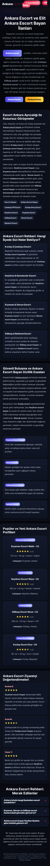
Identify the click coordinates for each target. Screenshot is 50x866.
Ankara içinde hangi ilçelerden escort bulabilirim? (22, 801)
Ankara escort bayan (12, 127)
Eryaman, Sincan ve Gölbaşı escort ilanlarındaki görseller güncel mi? (20, 811)
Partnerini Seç (34, 99)
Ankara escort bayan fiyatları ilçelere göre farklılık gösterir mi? (21, 822)
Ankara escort (12, 53)
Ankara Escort (32, 3)
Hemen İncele (14, 99)
